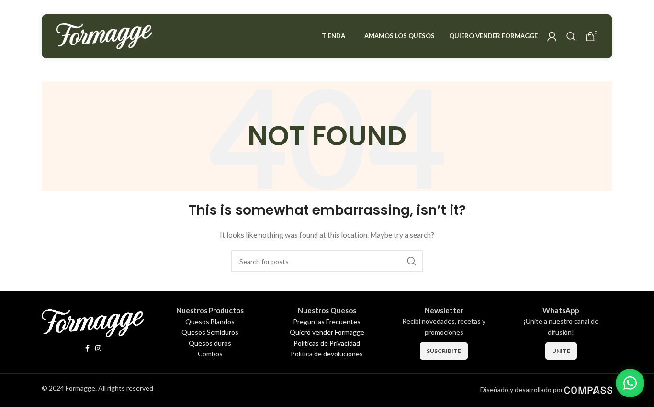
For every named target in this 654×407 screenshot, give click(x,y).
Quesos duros (210, 343)
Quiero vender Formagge (327, 332)
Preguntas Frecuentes (327, 322)
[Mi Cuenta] (552, 36)
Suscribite (444, 350)
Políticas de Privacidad (326, 343)
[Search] (571, 36)
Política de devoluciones (327, 354)
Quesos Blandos (210, 322)
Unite (561, 350)
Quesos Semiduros (209, 332)
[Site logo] (104, 36)
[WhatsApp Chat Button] (630, 383)
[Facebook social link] (87, 348)
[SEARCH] (412, 261)
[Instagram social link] (98, 348)
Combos (210, 354)
